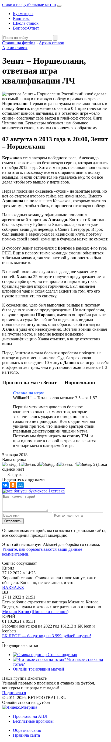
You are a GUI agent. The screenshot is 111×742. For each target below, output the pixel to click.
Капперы (21, 18)
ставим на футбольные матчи (29, 4)
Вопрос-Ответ (26, 28)
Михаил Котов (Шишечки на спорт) (35, 611)
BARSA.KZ (13, 587)
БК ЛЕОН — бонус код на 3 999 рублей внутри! (46, 635)
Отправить (13, 521)
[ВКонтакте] (5, 485)
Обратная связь (27, 730)
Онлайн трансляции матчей (38, 669)
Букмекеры (23, 13)
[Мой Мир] (20, 485)
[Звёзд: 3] (48, 464)
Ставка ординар (62, 654)
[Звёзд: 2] (30, 464)
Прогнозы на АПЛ (30, 716)
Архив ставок (14, 47)
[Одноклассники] (13, 485)
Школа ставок (26, 23)
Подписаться (14, 692)
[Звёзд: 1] (11, 464)
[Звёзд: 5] (86, 464)
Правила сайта (26, 735)
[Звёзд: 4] (67, 464)
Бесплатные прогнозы (33, 721)
